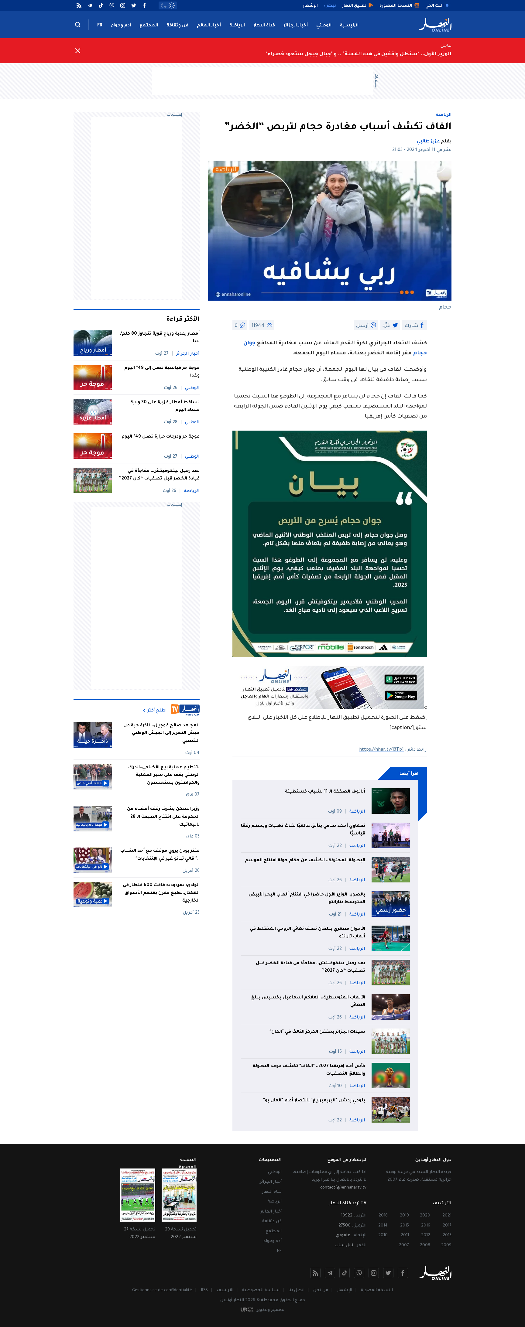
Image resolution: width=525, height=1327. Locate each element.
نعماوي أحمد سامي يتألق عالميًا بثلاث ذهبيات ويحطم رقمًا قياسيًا (303, 830)
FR (99, 25)
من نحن (320, 1290)
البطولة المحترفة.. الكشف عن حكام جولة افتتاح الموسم (305, 860)
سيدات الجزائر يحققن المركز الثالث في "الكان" (317, 1032)
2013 (447, 1235)
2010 (383, 1235)
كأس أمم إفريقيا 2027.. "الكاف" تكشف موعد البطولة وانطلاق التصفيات (309, 1070)
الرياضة (237, 25)
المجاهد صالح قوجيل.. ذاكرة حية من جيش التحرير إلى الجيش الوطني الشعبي (161, 733)
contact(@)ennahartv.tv (343, 1187)
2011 (405, 1235)
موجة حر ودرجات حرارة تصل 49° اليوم (161, 437)
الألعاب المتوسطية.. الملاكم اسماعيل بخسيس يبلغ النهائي (308, 1001)
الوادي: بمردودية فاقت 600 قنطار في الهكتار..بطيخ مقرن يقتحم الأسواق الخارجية (161, 893)
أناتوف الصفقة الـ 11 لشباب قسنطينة (325, 792)
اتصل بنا (296, 1290)
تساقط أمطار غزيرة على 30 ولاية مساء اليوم (165, 406)
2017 (447, 1225)
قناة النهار (264, 25)
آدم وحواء (121, 25)
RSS (204, 1290)
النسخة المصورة (377, 1290)
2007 (404, 1245)
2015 (404, 1225)
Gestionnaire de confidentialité (162, 1290)
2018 (383, 1215)
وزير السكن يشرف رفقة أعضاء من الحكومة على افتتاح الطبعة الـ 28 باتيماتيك (163, 817)
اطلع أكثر (157, 710)
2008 (425, 1245)
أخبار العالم (209, 25)
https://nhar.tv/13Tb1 (381, 750)
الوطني (323, 25)
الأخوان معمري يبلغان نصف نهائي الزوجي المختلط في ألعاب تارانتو (307, 933)
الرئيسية (349, 25)
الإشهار (344, 1290)
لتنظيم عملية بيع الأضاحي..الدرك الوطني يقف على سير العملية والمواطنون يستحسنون (164, 775)
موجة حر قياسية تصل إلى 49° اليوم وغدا (162, 372)
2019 (404, 1215)
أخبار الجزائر (295, 25)
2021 (446, 1215)
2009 (446, 1245)
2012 (425, 1235)
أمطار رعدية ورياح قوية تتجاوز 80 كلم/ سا (160, 338)
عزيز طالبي (428, 141)
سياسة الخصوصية (261, 1290)
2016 (425, 1225)
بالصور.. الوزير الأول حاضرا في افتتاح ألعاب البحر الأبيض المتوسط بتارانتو (307, 898)
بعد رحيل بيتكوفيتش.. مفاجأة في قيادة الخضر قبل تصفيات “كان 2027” (310, 967)
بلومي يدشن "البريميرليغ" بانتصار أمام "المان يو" (314, 1100)
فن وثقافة (177, 25)
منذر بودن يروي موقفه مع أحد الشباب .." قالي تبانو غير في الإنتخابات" (160, 855)
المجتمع (148, 25)
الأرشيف (225, 1290)
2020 (425, 1215)
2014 (383, 1225)
